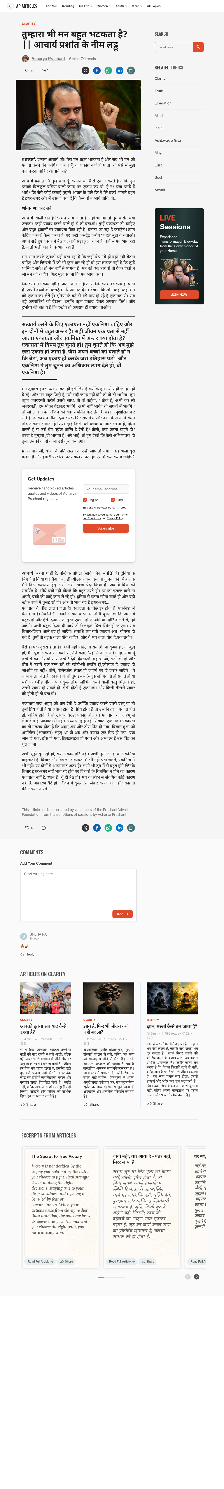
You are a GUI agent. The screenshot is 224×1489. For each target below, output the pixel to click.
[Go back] (10, 6)
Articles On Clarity (42, 973)
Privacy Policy (115, 518)
